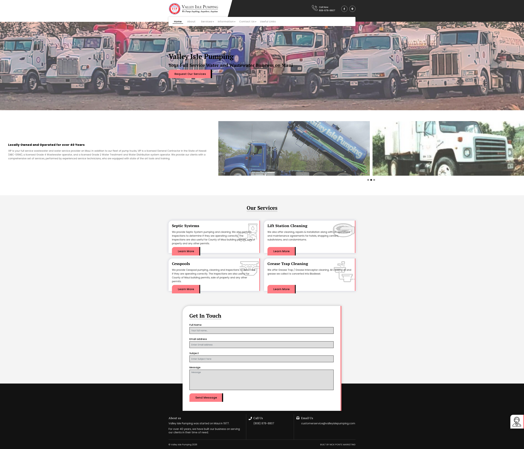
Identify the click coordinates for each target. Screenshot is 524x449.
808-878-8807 (327, 10)
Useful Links (268, 21)
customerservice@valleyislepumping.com (328, 423)
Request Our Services (190, 74)
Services (206, 21)
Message (195, 367)
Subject (194, 353)
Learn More (186, 251)
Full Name (195, 325)
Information (226, 21)
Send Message (206, 397)
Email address (198, 339)
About (191, 21)
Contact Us (247, 21)
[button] (368, 180)
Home (178, 21)
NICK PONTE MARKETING (342, 444)
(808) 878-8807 (263, 423)
